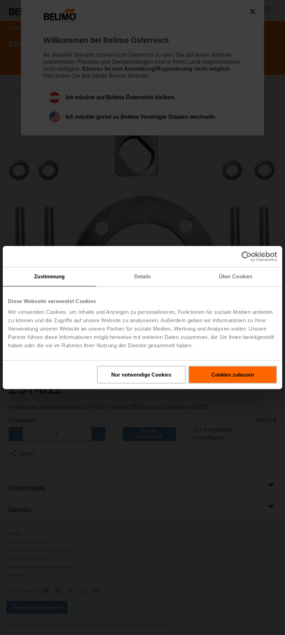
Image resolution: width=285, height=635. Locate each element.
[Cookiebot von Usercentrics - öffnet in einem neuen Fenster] (246, 256)
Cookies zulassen (232, 375)
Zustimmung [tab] (49, 276)
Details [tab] (142, 276)
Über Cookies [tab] (235, 276)
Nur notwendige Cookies (141, 375)
